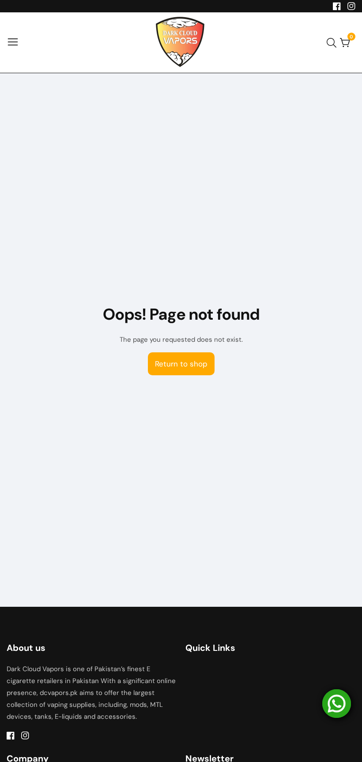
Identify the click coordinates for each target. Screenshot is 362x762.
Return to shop (181, 364)
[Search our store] (333, 42)
